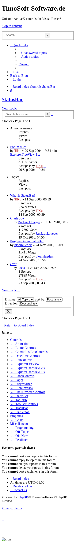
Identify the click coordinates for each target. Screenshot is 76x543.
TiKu (17, 150)
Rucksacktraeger (29, 222)
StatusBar (12, 99)
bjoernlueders (23, 245)
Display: (11, 299)
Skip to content (12, 26)
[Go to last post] (44, 166)
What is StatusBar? (22, 195)
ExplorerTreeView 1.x (25, 154)
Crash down (18, 218)
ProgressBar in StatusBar (26, 241)
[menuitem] (33, 53)
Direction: (12, 303)
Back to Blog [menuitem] (19, 75)
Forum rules (18, 147)
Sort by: (40, 299)
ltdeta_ (22, 268)
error (13, 264)
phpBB (23, 497)
